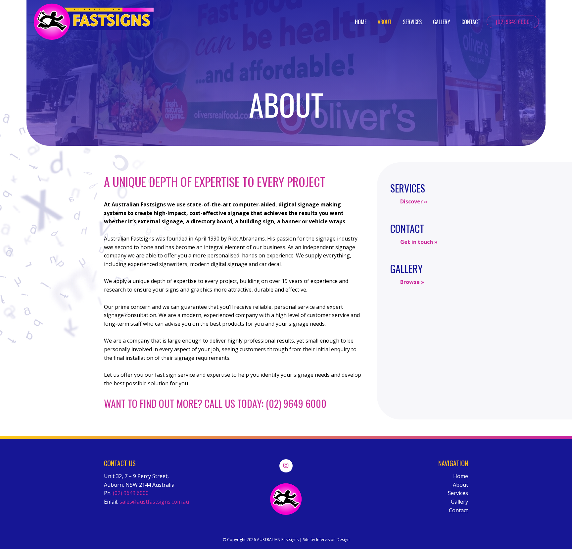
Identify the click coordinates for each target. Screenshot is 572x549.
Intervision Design (333, 539)
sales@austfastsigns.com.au (154, 501)
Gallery (441, 22)
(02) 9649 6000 (513, 22)
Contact (470, 22)
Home (360, 22)
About (385, 22)
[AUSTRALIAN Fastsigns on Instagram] (286, 465)
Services (412, 22)
